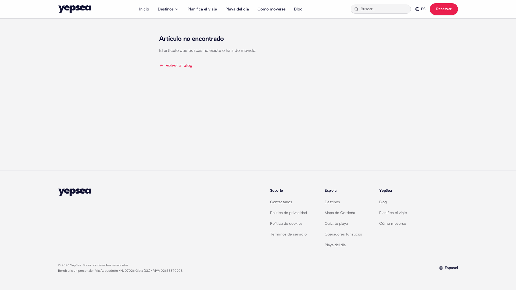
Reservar (444, 9)
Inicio (144, 9)
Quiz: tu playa (336, 223)
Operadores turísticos (343, 234)
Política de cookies (286, 223)
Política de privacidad (288, 213)
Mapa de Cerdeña (340, 213)
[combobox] (384, 9)
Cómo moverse (271, 9)
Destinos (166, 9)
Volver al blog (179, 65)
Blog (298, 9)
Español (451, 268)
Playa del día (237, 9)
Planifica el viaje (202, 9)
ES (423, 9)
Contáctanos (281, 202)
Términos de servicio (288, 234)
